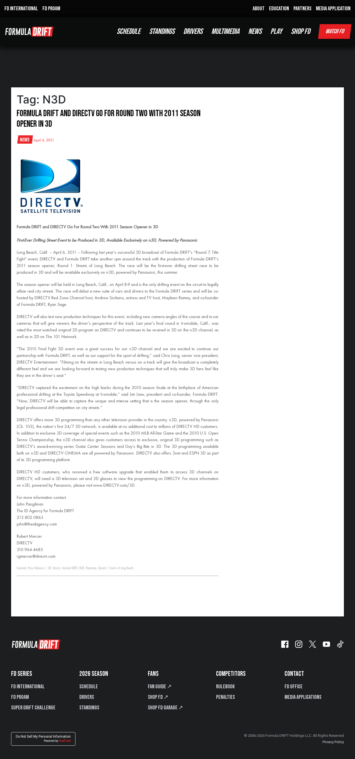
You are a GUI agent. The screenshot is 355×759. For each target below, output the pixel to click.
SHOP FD (300, 31)
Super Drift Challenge (33, 707)
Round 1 (102, 568)
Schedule (88, 686)
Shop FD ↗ (158, 697)
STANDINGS (161, 31)
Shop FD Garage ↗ (165, 707)
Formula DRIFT (70, 568)
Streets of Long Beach (121, 568)
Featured (21, 568)
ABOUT (259, 8)
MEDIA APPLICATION (333, 8)
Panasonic (91, 568)
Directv (56, 568)
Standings (89, 707)
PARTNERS (302, 8)
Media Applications (303, 697)
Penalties (225, 697)
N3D (81, 568)
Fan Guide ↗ (160, 686)
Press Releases (36, 568)
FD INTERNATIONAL (21, 8)
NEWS (255, 31)
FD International (28, 686)
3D (49, 568)
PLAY (276, 31)
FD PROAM (51, 8)
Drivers (86, 697)
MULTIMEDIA (225, 31)
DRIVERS (192, 31)
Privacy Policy (333, 742)
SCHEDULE (128, 31)
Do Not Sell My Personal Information (43, 739)
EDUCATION (279, 8)
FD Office (294, 686)
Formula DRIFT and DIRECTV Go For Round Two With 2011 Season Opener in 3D (109, 119)
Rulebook (225, 686)
